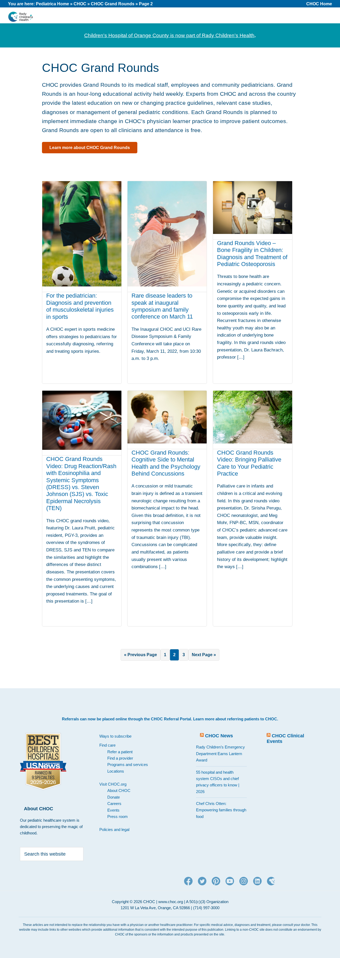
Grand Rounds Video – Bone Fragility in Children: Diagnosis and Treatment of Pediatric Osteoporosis (252, 253)
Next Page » (204, 656)
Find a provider (120, 758)
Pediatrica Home (52, 4)
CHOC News (219, 735)
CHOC (80, 4)
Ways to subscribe (115, 736)
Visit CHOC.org (112, 784)
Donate (113, 797)
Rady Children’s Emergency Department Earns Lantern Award (220, 753)
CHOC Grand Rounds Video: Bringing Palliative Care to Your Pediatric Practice (249, 463)
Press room (117, 816)
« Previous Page (140, 656)
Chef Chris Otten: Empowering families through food (221, 810)
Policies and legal (114, 829)
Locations (115, 771)
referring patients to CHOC (252, 719)
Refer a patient (120, 752)
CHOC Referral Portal (171, 719)
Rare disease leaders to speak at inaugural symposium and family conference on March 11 (162, 306)
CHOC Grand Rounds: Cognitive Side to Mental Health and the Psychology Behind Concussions (165, 463)
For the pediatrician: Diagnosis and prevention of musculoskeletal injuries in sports (80, 306)
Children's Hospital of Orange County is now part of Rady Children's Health (169, 35)
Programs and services (127, 764)
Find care (107, 745)
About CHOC (118, 790)
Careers (114, 803)
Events (113, 810)
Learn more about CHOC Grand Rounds (89, 147)
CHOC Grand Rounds (112, 4)
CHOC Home (319, 4)
